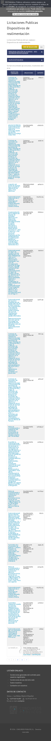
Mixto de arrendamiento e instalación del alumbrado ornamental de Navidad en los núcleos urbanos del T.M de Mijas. (14, 431)
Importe (40, 73)
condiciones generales (34, 11)
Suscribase (26, 654)
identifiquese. (36, 654)
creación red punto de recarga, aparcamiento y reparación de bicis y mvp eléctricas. (14, 188)
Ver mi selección (30, 47)
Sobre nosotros (16, 683)
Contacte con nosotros (18, 685)
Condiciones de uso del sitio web (22, 680)
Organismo (28, 73)
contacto (21, 701)
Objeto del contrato (14, 73)
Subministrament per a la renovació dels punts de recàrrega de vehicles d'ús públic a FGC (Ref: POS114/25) (14, 633)
